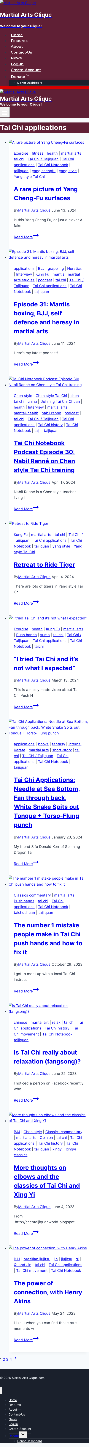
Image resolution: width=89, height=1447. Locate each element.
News (16, 58)
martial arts (71, 153)
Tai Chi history (50, 425)
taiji (37, 430)
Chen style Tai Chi (51, 396)
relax (56, 1022)
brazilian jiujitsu (37, 1259)
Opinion (46, 1137)
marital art (40, 1022)
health (52, 153)
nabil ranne (51, 413)
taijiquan (21, 171)
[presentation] (49, 142)
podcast (45, 280)
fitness (37, 153)
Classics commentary (32, 895)
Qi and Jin (22, 1265)
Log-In (17, 64)
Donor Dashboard (30, 82)
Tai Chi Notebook (53, 165)
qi (77, 1259)
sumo (45, 635)
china (32, 401)
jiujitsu (66, 1259)
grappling (56, 268)
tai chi (19, 159)
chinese (20, 1022)
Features (19, 41)
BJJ (41, 268)
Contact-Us (21, 52)
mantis (58, 274)
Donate (14, 1436)
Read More (26, 237)
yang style (68, 171)
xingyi (57, 1149)
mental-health (26, 413)
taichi (39, 646)
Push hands (26, 635)
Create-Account (26, 70)
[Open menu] (5, 112)
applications (24, 268)
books (43, 744)
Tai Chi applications (50, 286)
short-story (62, 750)
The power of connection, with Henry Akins (48, 1292)
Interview (24, 274)
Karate (19, 750)
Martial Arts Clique (34, 210)
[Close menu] (1, 1390)
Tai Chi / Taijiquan (43, 159)
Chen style (23, 396)
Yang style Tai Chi (29, 177)
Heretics (74, 268)
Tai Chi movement (32, 1270)
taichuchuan (24, 912)
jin (56, 1259)
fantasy (58, 744)
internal (74, 744)
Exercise (21, 153)
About (17, 46)
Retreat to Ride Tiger (44, 564)
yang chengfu (44, 171)
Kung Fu (42, 274)
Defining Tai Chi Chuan (60, 401)
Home (17, 35)
